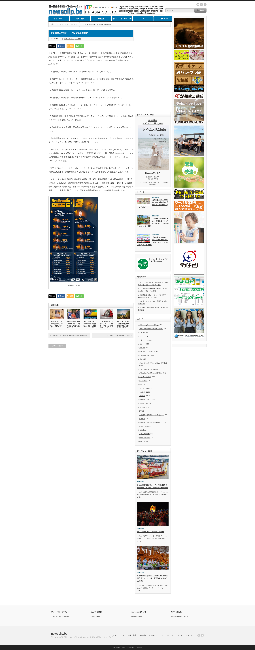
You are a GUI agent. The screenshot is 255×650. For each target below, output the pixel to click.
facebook (205, 4)
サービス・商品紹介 (144, 377)
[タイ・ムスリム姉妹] (153, 169)
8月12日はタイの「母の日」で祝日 (150, 532)
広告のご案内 (95, 616)
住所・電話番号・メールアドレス (182, 616)
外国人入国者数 (144, 434)
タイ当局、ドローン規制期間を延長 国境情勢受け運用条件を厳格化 (123, 324)
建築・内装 (144, 426)
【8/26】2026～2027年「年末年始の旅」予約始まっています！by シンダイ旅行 (152, 203)
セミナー (142, 336)
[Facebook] (202, 635)
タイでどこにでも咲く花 (147, 351)
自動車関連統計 (144, 437)
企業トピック (143, 340)
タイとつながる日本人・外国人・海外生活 (153, 363)
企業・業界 (80, 19)
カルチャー (164, 19)
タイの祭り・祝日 (145, 355)
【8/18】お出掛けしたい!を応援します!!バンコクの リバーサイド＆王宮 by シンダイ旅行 (153, 241)
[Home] (52, 24)
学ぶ (140, 384)
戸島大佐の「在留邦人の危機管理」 (151, 373)
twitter (201, 4)
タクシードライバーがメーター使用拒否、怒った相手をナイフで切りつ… (90, 325)
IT (140, 411)
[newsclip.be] (65, 14)
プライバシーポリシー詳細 (60, 616)
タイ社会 (142, 396)
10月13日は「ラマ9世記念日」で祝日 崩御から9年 (56, 324)
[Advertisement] (153, 69)
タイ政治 (78, 39)
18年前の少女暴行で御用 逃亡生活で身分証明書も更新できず (73, 324)
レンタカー (143, 380)
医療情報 (142, 419)
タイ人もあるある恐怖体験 (148, 369)
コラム (143, 19)
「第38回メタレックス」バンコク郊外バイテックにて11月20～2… (106, 324)
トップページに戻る (57, 346)
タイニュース (58, 19)
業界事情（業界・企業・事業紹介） (151, 422)
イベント (142, 332)
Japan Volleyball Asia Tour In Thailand (151, 329)
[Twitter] (198, 635)
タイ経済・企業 (144, 399)
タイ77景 (142, 347)
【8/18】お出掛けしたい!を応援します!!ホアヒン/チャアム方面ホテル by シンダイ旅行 (153, 222)
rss (197, 4)
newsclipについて (136, 616)
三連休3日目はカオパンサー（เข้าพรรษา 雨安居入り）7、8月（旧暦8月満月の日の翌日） (152, 578)
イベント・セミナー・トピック (122, 19)
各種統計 (101, 19)
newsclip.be (59, 633)
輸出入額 (142, 441)
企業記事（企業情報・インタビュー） (151, 415)
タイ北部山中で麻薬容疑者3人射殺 (118, 335)
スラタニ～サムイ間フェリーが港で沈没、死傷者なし (70, 335)
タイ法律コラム (143, 403)
